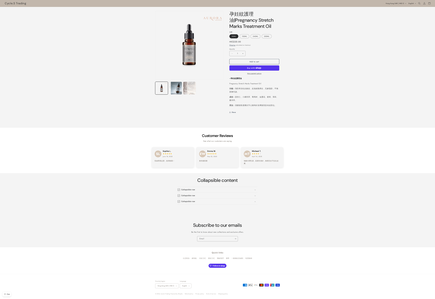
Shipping (232, 45)
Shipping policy (223, 294)
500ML (266, 36)
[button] (419, 3)
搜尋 (227, 258)
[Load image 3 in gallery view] (189, 88)
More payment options (254, 73)
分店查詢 (186, 258)
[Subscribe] (235, 238)
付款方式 (202, 258)
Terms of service (211, 294)
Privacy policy (200, 294)
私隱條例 (248, 258)
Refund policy (189, 294)
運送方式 (211, 258)
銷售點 (194, 258)
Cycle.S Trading (165, 294)
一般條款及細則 (237, 258)
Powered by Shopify (177, 294)
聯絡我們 (220, 258)
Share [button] (234, 112)
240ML (255, 36)
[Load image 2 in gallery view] (175, 88)
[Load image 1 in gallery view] (161, 88)
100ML (244, 36)
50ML (234, 36)
